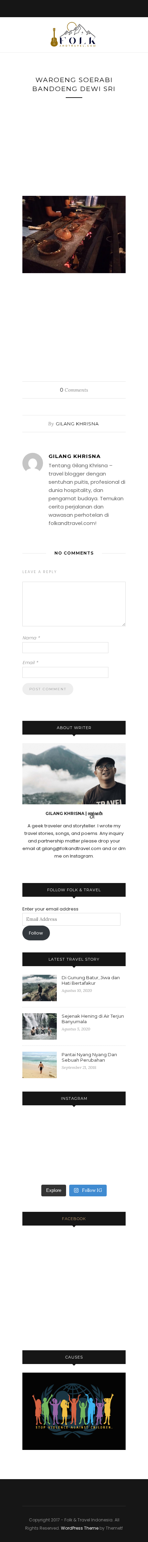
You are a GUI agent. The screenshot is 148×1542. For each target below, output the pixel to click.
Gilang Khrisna (77, 423)
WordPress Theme (79, 1528)
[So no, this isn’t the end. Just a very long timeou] (38, 1127)
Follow (36, 933)
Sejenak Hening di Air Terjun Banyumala (93, 1018)
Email (30, 662)
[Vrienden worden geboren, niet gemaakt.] (38, 1149)
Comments (74, 390)
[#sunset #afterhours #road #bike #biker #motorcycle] (74, 1170)
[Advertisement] (74, 149)
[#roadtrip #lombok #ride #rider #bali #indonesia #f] (110, 1170)
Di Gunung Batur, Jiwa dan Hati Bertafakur (91, 980)
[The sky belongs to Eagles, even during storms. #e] (110, 1149)
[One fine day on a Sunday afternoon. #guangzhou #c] (38, 1170)
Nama (31, 638)
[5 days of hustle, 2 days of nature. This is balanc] (110, 1127)
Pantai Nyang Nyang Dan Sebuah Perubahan (89, 1057)
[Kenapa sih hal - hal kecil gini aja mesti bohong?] (74, 1149)
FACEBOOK (74, 1218)
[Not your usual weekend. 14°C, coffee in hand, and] (74, 1127)
